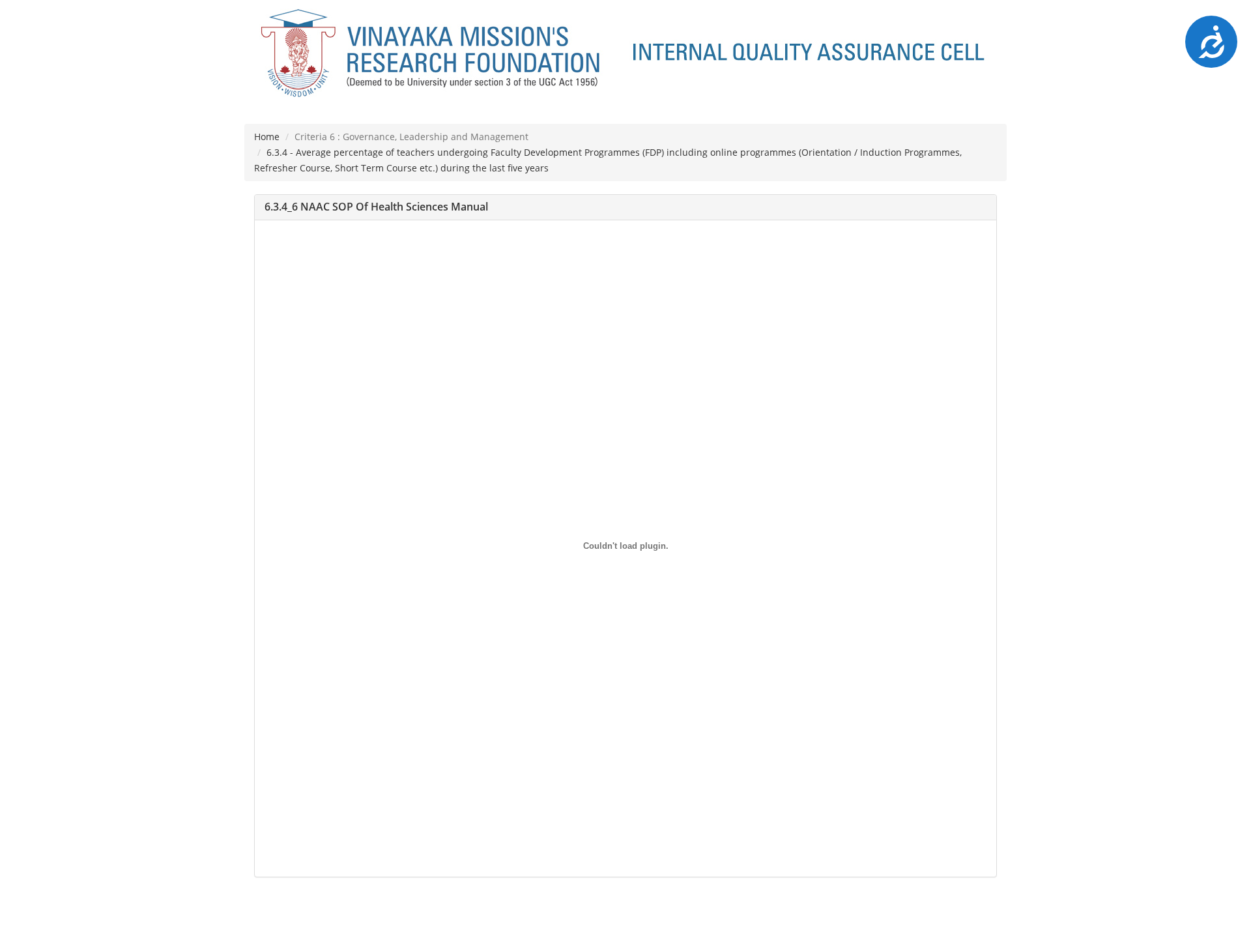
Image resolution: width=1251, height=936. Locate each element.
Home (267, 136)
